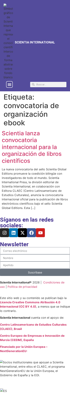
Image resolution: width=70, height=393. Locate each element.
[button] (9, 84)
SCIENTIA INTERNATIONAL (35, 42)
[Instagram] (4, 232)
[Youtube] (40, 232)
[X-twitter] (22, 232)
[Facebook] (31, 232)
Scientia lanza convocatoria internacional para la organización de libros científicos (32, 147)
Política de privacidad (22, 286)
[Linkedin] (13, 232)
